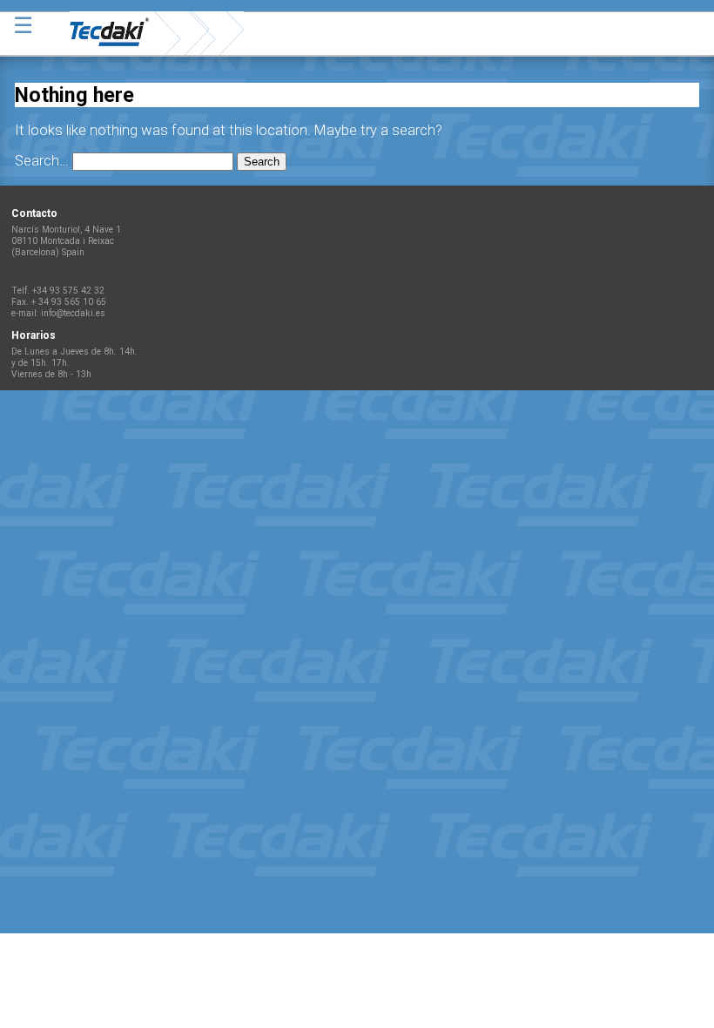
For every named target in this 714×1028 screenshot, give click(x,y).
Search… (42, 160)
